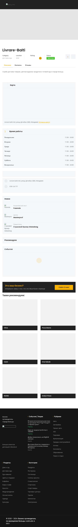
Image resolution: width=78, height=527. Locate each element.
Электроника (32, 502)
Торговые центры (34, 492)
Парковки (56, 435)
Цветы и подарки (8, 478)
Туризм (30, 495)
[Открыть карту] (44, 122)
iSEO (8, 523)
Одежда (5, 499)
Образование (58, 452)
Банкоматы (57, 449)
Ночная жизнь (7, 495)
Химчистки (31, 499)
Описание (7, 65)
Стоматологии (33, 481)
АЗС (54, 432)
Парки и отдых (58, 456)
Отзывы (28, 65)
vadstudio (29, 521)
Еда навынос (6, 474)
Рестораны (31, 471)
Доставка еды (7, 58)
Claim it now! (64, 287)
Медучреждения (8, 492)
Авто (54, 421)
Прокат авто (57, 428)
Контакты (18, 65)
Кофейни (5, 481)
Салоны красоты (33, 478)
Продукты (31, 467)
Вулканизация (58, 439)
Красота (5, 488)
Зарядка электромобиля (61, 442)
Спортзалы (32, 485)
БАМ (17, 58)
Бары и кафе (6, 485)
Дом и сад (5, 467)
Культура (5, 502)
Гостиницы (32, 474)
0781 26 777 (14, 186)
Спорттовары (32, 488)
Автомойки (57, 425)
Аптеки (55, 445)
